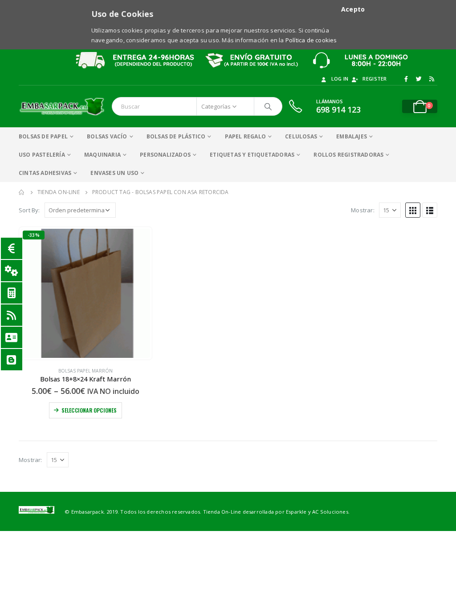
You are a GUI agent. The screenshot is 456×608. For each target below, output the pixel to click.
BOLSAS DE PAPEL (43, 136)
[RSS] (431, 79)
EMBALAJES (351, 136)
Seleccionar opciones (89, 410)
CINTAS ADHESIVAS (45, 173)
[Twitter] (419, 79)
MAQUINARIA (102, 154)
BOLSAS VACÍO (107, 136)
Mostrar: (363, 210)
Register (374, 78)
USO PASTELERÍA (42, 154)
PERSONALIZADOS (165, 154)
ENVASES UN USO (114, 173)
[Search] (268, 106)
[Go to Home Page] (22, 192)
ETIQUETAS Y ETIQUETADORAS (252, 154)
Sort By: (29, 210)
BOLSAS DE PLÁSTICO (176, 136)
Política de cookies (311, 40)
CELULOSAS (301, 136)
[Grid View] (412, 210)
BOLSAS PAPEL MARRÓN (85, 371)
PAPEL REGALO (245, 136)
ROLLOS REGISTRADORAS (348, 154)
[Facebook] (406, 79)
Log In (340, 78)
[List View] (429, 210)
